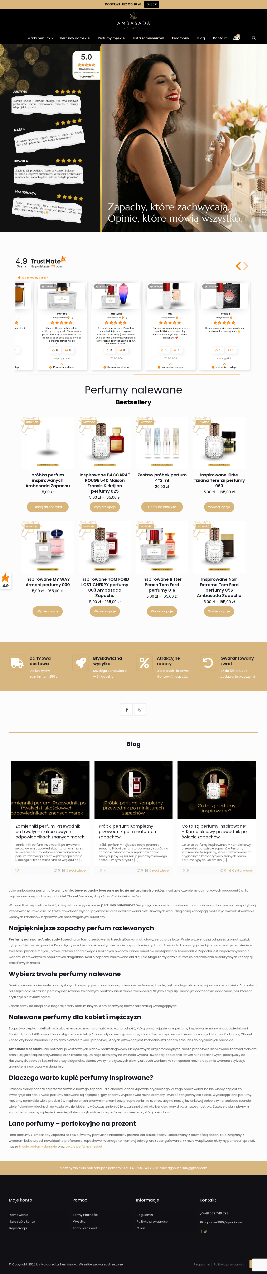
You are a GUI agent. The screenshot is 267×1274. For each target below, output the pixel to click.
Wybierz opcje (105, 507)
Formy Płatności (85, 1215)
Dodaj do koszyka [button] (48, 507)
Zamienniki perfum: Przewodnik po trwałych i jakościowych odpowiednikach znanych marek (49, 831)
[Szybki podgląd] (62, 440)
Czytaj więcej (76, 870)
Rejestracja (18, 1228)
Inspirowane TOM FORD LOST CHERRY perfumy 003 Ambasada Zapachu (105, 587)
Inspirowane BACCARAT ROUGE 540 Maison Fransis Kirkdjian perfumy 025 (105, 483)
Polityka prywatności (152, 1221)
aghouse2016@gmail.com (187, 1168)
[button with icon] (127, 709)
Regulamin (145, 1215)
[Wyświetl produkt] (62, 431)
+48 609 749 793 (142, 1168)
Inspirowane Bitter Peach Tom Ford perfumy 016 (162, 584)
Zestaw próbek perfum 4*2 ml (162, 477)
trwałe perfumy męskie (83, 1146)
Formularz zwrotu (86, 1228)
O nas (141, 1228)
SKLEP (152, 4)
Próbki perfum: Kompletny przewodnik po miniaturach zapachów (127, 831)
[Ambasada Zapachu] (133, 20)
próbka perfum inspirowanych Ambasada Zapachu (47, 480)
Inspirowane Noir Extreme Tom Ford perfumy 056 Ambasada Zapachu (219, 587)
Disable (161, 1265)
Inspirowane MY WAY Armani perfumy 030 (47, 582)
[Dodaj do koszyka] (65, 422)
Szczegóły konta (22, 1221)
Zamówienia (18, 1215)
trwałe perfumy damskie (38, 1146)
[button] (239, 266)
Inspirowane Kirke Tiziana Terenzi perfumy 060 (219, 480)
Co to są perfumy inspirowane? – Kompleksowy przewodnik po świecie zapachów (214, 831)
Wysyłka (79, 1221)
